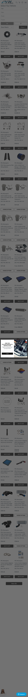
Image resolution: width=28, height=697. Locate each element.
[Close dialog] (26, 340)
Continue (7, 353)
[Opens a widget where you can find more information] (21, 694)
